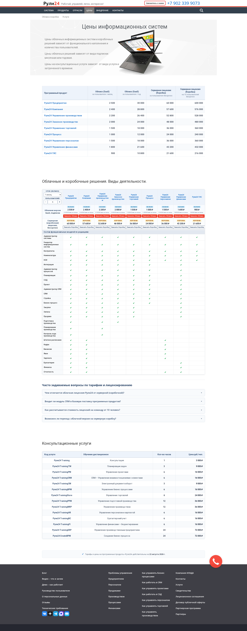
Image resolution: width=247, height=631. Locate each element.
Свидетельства (183, 590)
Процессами (114, 602)
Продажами (114, 590)
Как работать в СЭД (152, 594)
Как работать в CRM (152, 582)
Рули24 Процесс (52, 134)
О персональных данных (54, 596)
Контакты (118, 10)
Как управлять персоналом (156, 600)
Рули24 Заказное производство (61, 122)
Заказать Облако (70, 216)
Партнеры (181, 614)
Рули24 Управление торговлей (60, 128)
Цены (89, 10)
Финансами (114, 608)
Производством (116, 596)
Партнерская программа (188, 608)
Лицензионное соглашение (190, 596)
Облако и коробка (50, 17)
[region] (123, 282)
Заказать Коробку (71, 227)
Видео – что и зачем (52, 578)
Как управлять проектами (155, 588)
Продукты (63, 10)
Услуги (65, 17)
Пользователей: (52, 198)
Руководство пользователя (56, 590)
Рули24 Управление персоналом (61, 140)
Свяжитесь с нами (155, 3)
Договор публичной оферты (190, 602)
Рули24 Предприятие (55, 103)
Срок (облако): (52, 191)
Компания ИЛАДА (185, 573)
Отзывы (46, 602)
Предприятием (116, 578)
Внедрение (102, 10)
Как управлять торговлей (155, 606)
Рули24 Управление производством (63, 115)
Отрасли (77, 10)
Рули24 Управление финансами (61, 147)
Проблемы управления (120, 573)
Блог (44, 573)
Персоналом (114, 584)
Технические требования (55, 608)
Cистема (49, 10)
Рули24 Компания (53, 109)
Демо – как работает (52, 584)
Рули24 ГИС (50, 153)
